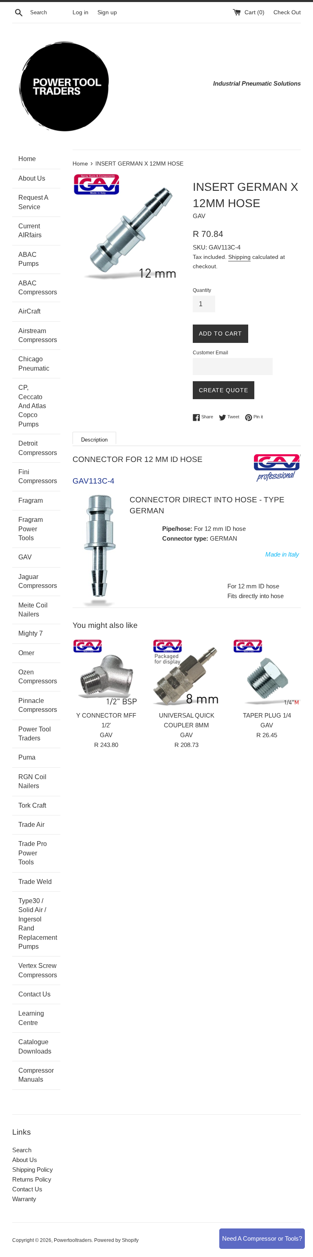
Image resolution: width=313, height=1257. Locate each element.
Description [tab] (94, 440)
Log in (80, 12)
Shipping (239, 257)
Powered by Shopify (116, 1240)
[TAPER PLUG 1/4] (267, 673)
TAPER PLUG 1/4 (267, 715)
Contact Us (27, 1189)
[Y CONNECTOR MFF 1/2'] (107, 673)
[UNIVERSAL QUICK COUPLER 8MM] (186, 673)
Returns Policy (31, 1179)
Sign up (107, 12)
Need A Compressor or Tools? (262, 1238)
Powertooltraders (73, 1240)
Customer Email (210, 353)
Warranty (24, 1198)
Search (21, 1150)
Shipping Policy (32, 1169)
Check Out (287, 12)
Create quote (223, 390)
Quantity (202, 290)
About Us (24, 1159)
